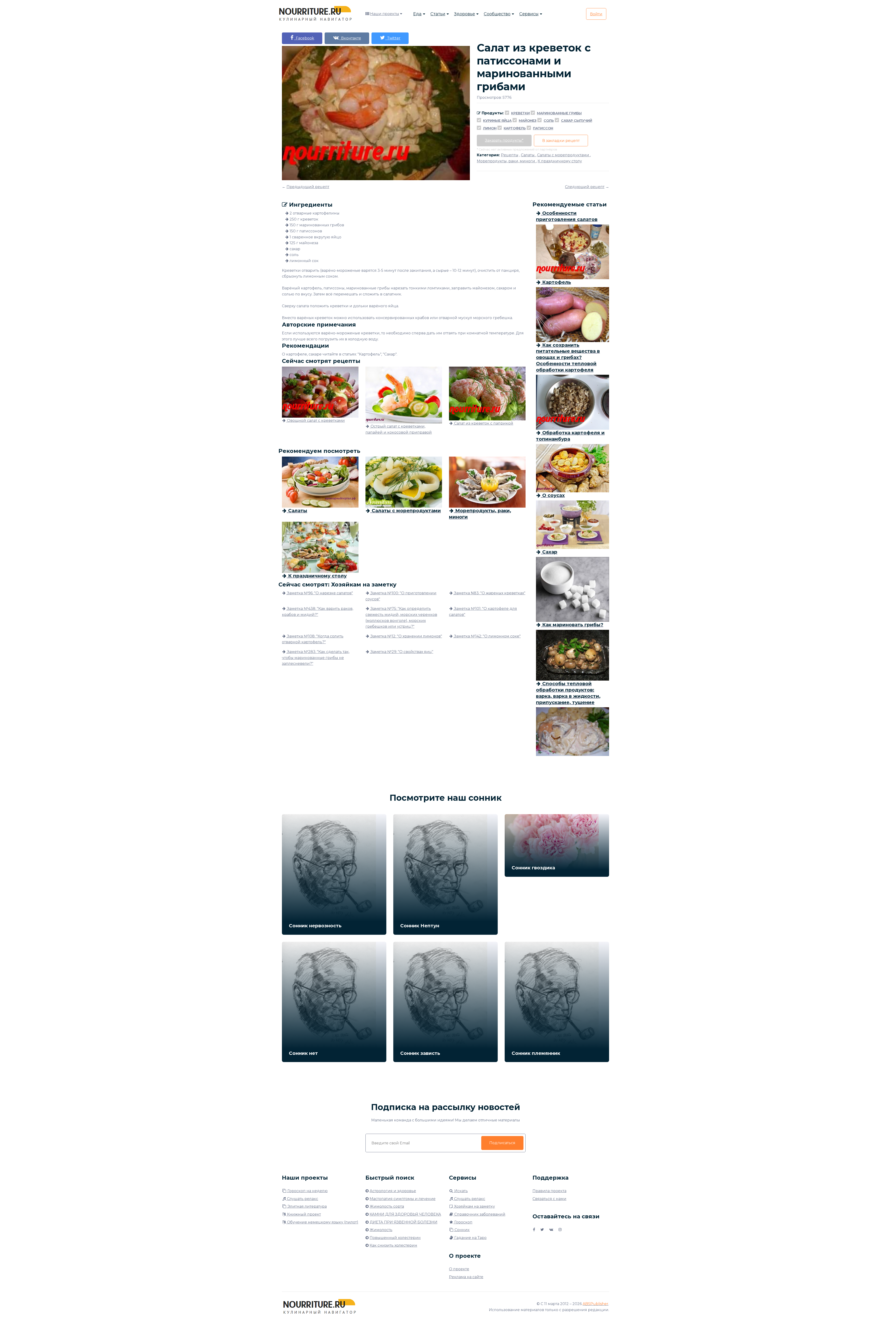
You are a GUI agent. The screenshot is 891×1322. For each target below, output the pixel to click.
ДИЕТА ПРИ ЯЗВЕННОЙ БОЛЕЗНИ (403, 1222)
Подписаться (502, 1143)
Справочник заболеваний (479, 1214)
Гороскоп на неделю (307, 1191)
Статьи (437, 13)
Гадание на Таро (470, 1238)
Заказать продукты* (504, 140)
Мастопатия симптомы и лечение (403, 1199)
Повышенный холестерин (395, 1238)
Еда (417, 13)
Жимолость (381, 1230)
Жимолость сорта (387, 1206)
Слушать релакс (302, 1199)
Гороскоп (462, 1222)
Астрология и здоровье (393, 1191)
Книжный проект (303, 1214)
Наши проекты (384, 14)
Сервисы (529, 13)
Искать (460, 1191)
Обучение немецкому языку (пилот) (322, 1222)
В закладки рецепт (561, 140)
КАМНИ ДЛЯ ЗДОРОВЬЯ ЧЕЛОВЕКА (405, 1214)
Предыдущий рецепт (308, 187)
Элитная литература (307, 1206)
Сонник (462, 1230)
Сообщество (497, 13)
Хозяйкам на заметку (474, 1206)
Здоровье (464, 13)
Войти (596, 14)
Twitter (392, 38)
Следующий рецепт (584, 187)
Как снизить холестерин (393, 1245)
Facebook (304, 38)
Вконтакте (350, 38)
